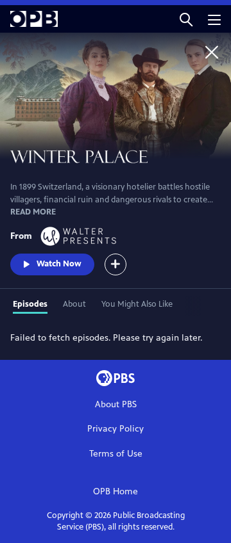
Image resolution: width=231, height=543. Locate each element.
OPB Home (115, 491)
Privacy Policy (115, 428)
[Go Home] (211, 51)
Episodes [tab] (30, 304)
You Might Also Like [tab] (137, 304)
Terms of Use (115, 453)
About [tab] (74, 304)
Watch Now (59, 264)
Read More (33, 212)
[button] (186, 19)
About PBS (116, 404)
